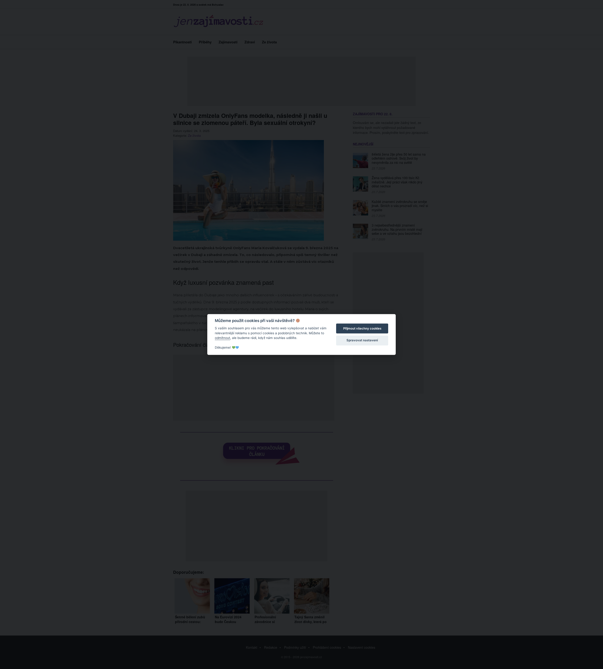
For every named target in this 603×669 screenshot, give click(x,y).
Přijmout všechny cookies (362, 328)
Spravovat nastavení (362, 340)
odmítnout (222, 338)
